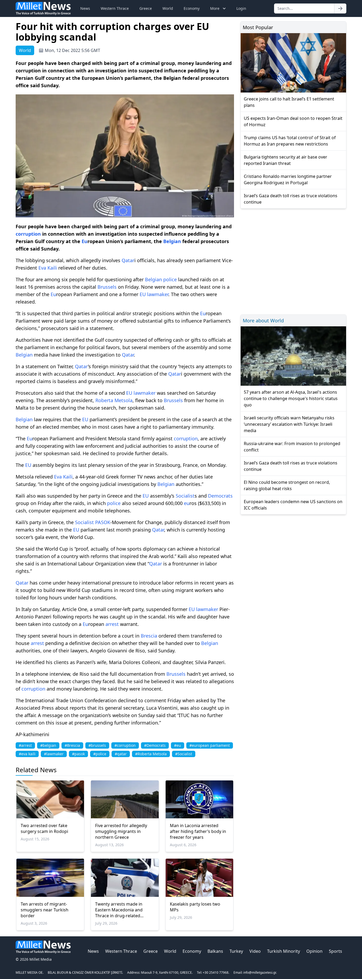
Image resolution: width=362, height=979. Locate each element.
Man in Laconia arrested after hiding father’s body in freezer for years (198, 831)
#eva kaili (27, 753)
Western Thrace (115, 8)
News (85, 8)
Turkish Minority (283, 951)
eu (186, 503)
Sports (335, 951)
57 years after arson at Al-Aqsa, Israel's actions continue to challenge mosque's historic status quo (291, 398)
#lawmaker (54, 753)
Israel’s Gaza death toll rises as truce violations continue (290, 199)
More (214, 8)
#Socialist (183, 753)
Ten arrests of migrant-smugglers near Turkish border (44, 910)
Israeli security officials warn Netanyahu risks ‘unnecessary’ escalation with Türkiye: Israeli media (289, 424)
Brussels (107, 287)
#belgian (48, 745)
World (167, 8)
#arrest (25, 745)
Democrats (220, 496)
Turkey (236, 951)
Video (255, 951)
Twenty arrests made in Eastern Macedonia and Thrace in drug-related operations (119, 910)
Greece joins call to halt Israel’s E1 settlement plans (289, 102)
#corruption (125, 745)
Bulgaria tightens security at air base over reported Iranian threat (285, 160)
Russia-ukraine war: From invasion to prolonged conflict (292, 447)
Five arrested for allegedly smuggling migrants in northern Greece (121, 831)
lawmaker (157, 294)
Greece (145, 8)
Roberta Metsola (114, 400)
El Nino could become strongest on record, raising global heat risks (287, 485)
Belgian (172, 241)
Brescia (149, 636)
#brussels (97, 745)
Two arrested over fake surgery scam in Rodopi (44, 828)
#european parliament (209, 745)
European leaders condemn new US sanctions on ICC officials (293, 505)
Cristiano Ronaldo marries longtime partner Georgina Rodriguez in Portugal (288, 179)
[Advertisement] (293, 260)
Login (241, 8)
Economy (192, 8)
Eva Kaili (47, 268)
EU (143, 294)
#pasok (78, 753)
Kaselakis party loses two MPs (195, 907)
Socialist (185, 496)
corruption (28, 234)
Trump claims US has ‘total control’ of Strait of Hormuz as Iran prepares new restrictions (290, 141)
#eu (177, 745)
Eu (84, 241)
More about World (263, 320)
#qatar (121, 753)
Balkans (215, 951)
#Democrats (155, 745)
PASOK (102, 522)
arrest (112, 624)
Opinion (314, 951)
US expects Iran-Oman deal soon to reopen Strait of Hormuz (293, 121)
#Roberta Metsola (151, 753)
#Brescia (72, 745)
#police (99, 753)
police (170, 279)
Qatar (128, 260)
